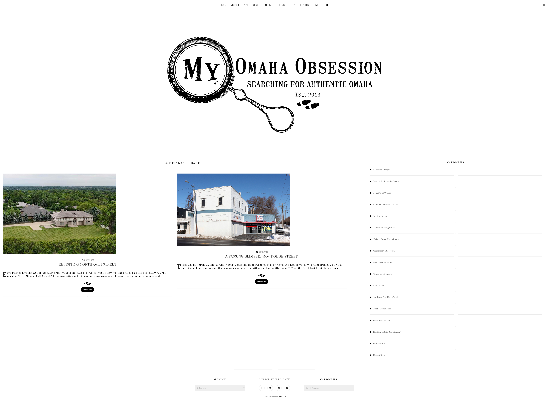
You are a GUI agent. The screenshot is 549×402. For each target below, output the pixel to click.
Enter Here (87, 290)
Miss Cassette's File (382, 262)
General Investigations (384, 227)
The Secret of (379, 343)
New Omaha (378, 285)
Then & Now (379, 355)
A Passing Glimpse (381, 169)
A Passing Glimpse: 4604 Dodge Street (261, 256)
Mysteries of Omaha (382, 274)
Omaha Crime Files (382, 308)
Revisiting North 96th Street (87, 264)
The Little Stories (381, 320)
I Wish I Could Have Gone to (386, 239)
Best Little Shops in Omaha (386, 181)
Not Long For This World (385, 297)
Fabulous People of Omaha (385, 204)
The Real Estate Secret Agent (387, 332)
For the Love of (380, 216)
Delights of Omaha (382, 193)
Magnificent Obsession (384, 250)
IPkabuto (282, 396)
